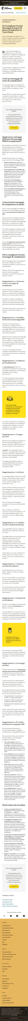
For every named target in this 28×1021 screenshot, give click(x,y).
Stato (3, 942)
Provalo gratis (18, 8)
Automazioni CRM (7, 902)
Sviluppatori (5, 968)
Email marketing (5, 930)
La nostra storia (5, 978)
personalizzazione (9, 367)
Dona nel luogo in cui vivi (7, 983)
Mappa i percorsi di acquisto (10, 906)
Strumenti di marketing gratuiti (9, 954)
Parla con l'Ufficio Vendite (8, 1002)
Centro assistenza (6, 1000)
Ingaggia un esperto (6, 998)
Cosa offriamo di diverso (7, 935)
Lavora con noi (5, 985)
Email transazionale (8, 904)
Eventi (3, 971)
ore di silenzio (17, 606)
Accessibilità (5, 988)
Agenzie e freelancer (6, 966)
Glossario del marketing (7, 956)
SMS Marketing (6, 21)
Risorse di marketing (6, 951)
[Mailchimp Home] (6, 8)
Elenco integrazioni (6, 959)
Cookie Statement (14, 1014)
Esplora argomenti (21, 12)
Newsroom (4, 981)
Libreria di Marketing (7, 12)
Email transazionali (6, 932)
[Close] (26, 1009)
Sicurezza (4, 939)
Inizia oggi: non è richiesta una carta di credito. (14, 4)
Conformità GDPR (6, 937)
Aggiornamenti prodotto (7, 927)
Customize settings (14, 1018)
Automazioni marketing (8, 19)
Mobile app (4, 944)
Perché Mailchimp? (6, 925)
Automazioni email (7, 899)
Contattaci (4, 995)
